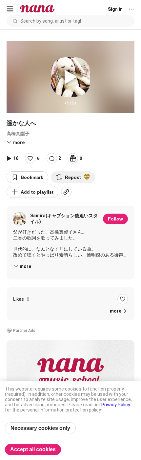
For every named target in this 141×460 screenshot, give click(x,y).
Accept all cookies (33, 449)
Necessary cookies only (40, 428)
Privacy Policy (115, 404)
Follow (115, 218)
